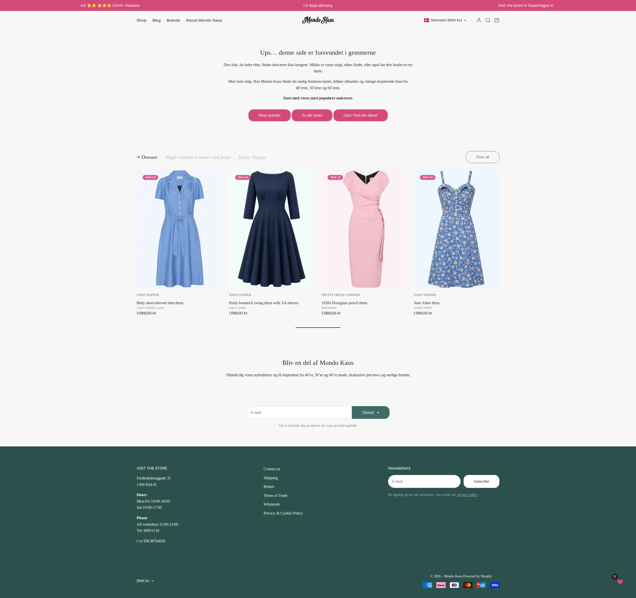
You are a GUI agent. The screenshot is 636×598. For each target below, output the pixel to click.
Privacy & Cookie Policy (283, 513)
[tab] (147, 157)
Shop (142, 20)
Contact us (272, 469)
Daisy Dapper (148, 295)
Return (269, 486)
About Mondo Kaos (204, 20)
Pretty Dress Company (341, 295)
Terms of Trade (275, 495)
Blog (157, 20)
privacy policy (467, 495)
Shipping (271, 478)
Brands (173, 20)
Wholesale (272, 504)
